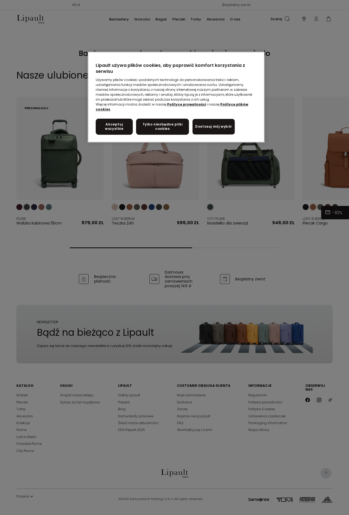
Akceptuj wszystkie (114, 126)
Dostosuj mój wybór (213, 126)
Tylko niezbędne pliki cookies (163, 126)
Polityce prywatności (186, 104)
